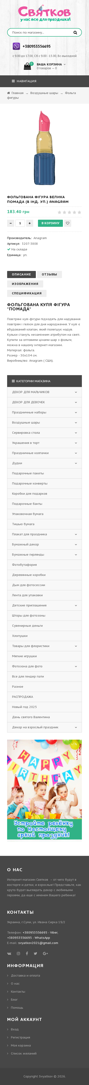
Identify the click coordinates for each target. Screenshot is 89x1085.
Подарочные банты (27, 504)
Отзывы (49, 274)
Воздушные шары (26, 422)
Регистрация (20, 1037)
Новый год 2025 (24, 707)
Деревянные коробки (29, 575)
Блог (14, 1000)
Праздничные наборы (29, 412)
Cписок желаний (24, 1053)
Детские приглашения (29, 605)
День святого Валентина (31, 717)
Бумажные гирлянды (28, 555)
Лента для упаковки (27, 595)
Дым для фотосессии (28, 585)
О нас (15, 984)
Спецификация (27, 293)
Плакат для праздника (29, 534)
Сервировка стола (26, 433)
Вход (15, 1029)
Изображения (25, 284)
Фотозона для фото (27, 666)
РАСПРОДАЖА (22, 697)
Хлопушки (20, 636)
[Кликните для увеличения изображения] (44, 148)
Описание (21, 274)
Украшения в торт (25, 443)
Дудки (17, 463)
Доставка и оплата (25, 975)
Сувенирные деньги (27, 626)
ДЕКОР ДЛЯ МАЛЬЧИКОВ (30, 392)
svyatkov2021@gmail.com (38, 943)
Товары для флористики (30, 646)
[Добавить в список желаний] (67, 223)
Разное (17, 687)
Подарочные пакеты (28, 473)
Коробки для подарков (29, 494)
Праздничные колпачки (30, 453)
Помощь (17, 1008)
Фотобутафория (24, 565)
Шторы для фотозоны (28, 615)
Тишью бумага (23, 524)
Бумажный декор (25, 544)
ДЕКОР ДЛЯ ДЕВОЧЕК (28, 402)
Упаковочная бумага (27, 514)
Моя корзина (21, 1045)
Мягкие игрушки (24, 656)
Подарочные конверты (29, 483)
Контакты (18, 992)
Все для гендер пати (28, 676)
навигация (26, 81)
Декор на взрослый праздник (35, 727)
